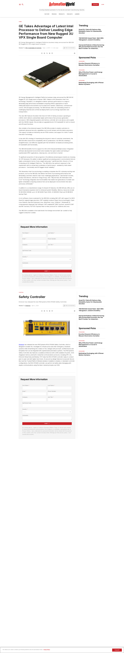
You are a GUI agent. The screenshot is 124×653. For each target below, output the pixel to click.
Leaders (77, 14)
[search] (23, 4)
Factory (47, 14)
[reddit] (49, 53)
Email (24, 238)
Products (62, 14)
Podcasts (70, 14)
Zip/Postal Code (26, 250)
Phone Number (52, 238)
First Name (25, 233)
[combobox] (47, 259)
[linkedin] (44, 53)
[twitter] (47, 53)
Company (25, 244)
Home (20, 21)
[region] (62, 650)
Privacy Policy (47, 649)
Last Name (51, 233)
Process (54, 14)
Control (21, 292)
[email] (52, 53)
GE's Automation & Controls (33, 48)
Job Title (51, 244)
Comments (25, 263)
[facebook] (42, 53)
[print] (74, 53)
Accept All (117, 650)
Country (25, 256)
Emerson (27, 305)
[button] (20, 4)
